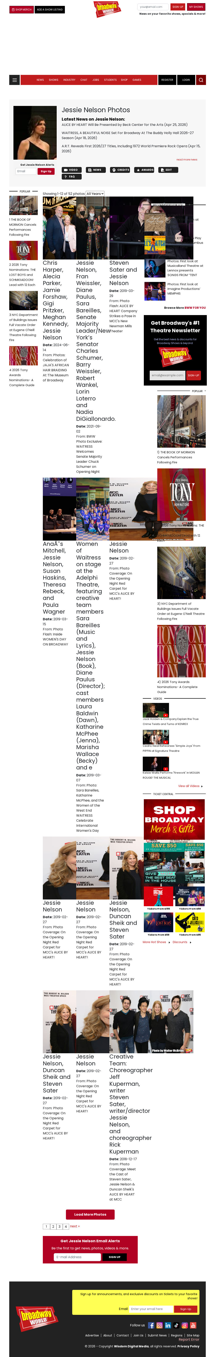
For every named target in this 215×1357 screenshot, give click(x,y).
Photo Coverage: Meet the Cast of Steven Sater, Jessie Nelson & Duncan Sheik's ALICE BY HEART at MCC (122, 1182)
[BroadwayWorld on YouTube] (193, 1325)
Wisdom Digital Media (131, 1346)
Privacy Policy (188, 1346)
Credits (123, 170)
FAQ (72, 176)
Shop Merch (23, 9)
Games (136, 80)
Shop (124, 80)
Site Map (193, 1335)
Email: (123, 1308)
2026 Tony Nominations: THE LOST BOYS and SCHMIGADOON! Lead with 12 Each (22, 275)
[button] (201, 80)
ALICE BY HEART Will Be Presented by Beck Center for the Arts (112, 124)
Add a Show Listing (50, 9)
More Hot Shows (155, 942)
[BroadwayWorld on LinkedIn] (168, 1325)
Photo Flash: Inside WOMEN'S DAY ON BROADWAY (55, 637)
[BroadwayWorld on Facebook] (151, 1325)
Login (186, 80)
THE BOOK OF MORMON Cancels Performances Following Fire (22, 227)
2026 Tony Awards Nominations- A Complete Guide (21, 377)
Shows (53, 80)
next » (75, 1226)
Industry (69, 80)
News (40, 80)
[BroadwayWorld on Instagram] (159, 1325)
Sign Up (46, 171)
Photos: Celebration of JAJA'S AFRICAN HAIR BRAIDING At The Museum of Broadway (56, 368)
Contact (123, 1335)
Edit (169, 170)
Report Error (189, 1339)
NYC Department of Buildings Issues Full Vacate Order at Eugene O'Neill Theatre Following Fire (23, 327)
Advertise (92, 1335)
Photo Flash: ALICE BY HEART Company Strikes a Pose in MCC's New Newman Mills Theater (123, 316)
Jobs (95, 80)
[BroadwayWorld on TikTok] (176, 1325)
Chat (83, 80)
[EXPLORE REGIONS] (14, 79)
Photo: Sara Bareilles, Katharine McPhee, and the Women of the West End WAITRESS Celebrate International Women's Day (90, 808)
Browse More (185, 308)
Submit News (157, 1335)
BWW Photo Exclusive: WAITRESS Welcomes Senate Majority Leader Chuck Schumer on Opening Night (89, 454)
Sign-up (178, 7)
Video (73, 170)
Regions (176, 1335)
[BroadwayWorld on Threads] (185, 1325)
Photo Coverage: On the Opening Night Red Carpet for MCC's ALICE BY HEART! (121, 583)
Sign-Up (185, 1309)
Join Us (138, 1335)
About (107, 1335)
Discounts (180, 942)
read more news (187, 159)
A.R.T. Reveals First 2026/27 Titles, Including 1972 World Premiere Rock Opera (124, 146)
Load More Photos (90, 1214)
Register (167, 80)
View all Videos (188, 786)
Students (110, 80)
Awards (147, 170)
